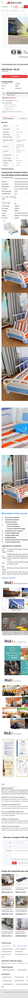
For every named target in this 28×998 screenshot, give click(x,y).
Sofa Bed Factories (7, 977)
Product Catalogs (22, 946)
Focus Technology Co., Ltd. (18, 992)
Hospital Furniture (14, 10)
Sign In (3, 111)
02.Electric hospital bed (20, 949)
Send (14, 863)
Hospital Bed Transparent (8, 970)
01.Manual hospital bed (6, 949)
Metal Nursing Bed (19, 980)
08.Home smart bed (6, 954)
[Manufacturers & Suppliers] (14, 2)
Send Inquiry (14, 76)
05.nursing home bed (6, 951)
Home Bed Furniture (7, 980)
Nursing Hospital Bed (7, 984)
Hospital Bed (22, 10)
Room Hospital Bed (22, 970)
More (2, 987)
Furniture (7, 10)
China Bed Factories (19, 977)
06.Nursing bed (18, 951)
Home (2, 10)
